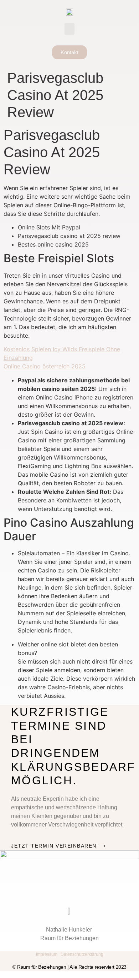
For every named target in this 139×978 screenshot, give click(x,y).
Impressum (46, 954)
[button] (69, 29)
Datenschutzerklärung (82, 954)
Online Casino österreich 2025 (45, 366)
